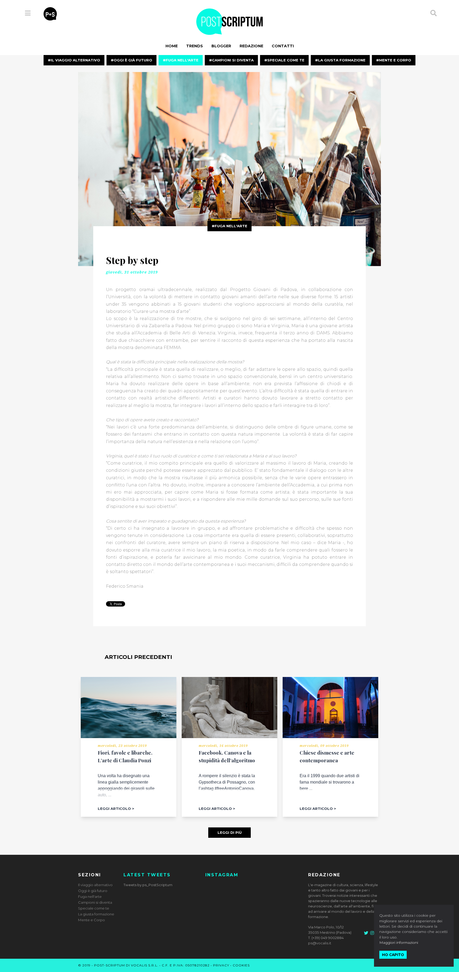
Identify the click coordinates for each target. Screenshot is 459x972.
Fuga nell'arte (182, 60)
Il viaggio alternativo (75, 60)
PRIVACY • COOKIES (231, 965)
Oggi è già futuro (133, 60)
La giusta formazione (342, 60)
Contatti (283, 46)
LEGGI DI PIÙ (230, 832)
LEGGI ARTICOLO (114, 808)
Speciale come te (285, 60)
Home (171, 46)
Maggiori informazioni (398, 942)
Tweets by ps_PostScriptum (148, 885)
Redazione (251, 46)
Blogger (221, 46)
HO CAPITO (393, 955)
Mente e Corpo (395, 60)
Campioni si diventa (233, 60)
